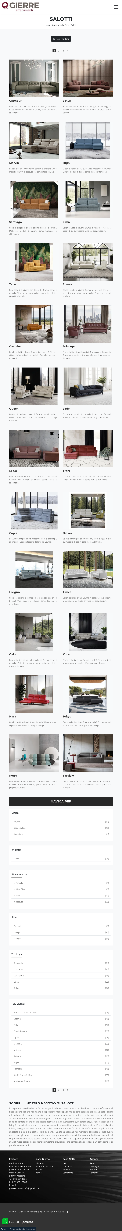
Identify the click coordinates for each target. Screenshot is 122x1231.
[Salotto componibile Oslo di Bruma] (34, 632)
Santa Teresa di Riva (61, 1074)
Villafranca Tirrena (61, 1081)
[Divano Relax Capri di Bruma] (34, 510)
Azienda (94, 1159)
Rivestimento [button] (19, 874)
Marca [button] (15, 813)
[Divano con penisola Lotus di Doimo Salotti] (88, 78)
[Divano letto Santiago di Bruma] (34, 199)
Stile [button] (14, 917)
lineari (61, 981)
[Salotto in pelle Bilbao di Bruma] (88, 510)
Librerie (39, 1163)
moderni (61, 938)
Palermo (61, 1056)
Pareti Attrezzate (44, 1166)
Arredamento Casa (60, 24)
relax (61, 988)
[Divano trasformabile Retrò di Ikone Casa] (34, 753)
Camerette (68, 1172)
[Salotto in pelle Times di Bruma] (88, 570)
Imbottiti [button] (16, 850)
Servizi (93, 1163)
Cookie (13, 1229)
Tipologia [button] (16, 954)
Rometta (61, 1068)
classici (61, 926)
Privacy (4, 1229)
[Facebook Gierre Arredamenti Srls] (67, 1211)
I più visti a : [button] (18, 1004)
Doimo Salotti (61, 827)
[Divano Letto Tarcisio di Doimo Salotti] (88, 753)
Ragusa (61, 1062)
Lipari (61, 1037)
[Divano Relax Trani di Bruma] (88, 448)
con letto (61, 969)
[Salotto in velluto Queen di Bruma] (34, 386)
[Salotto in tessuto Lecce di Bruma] (34, 448)
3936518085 (20, 1182)
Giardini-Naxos (61, 1031)
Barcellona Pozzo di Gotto (61, 1012)
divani (61, 858)
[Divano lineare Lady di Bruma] (88, 386)
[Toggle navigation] (116, 7)
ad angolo (61, 963)
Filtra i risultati (61, 39)
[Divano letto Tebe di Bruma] (34, 262)
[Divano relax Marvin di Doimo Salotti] (34, 140)
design (61, 932)
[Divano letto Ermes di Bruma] (88, 262)
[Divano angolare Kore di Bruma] (88, 632)
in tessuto (61, 901)
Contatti (94, 1172)
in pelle (61, 895)
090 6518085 (20, 1178)
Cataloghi (94, 1166)
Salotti (74, 24)
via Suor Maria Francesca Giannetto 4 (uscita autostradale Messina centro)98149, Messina (20, 1169)
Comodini (67, 1166)
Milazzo (61, 1049)
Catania (61, 1018)
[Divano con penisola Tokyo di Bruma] (88, 694)
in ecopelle (61, 882)
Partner (93, 1169)
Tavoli (39, 1172)
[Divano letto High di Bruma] (88, 140)
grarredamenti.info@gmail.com (24, 1188)
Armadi (66, 1169)
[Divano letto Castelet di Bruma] (34, 324)
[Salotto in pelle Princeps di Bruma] (88, 324)
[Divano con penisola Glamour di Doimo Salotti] (34, 78)
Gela (61, 1024)
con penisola (61, 975)
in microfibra (61, 889)
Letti (65, 1163)
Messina (61, 1043)
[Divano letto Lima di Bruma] (88, 199)
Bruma (61, 821)
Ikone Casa (61, 834)
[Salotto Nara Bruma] (34, 694)
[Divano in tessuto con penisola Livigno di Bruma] (34, 570)
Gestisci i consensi (27, 1229)
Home (47, 24)
